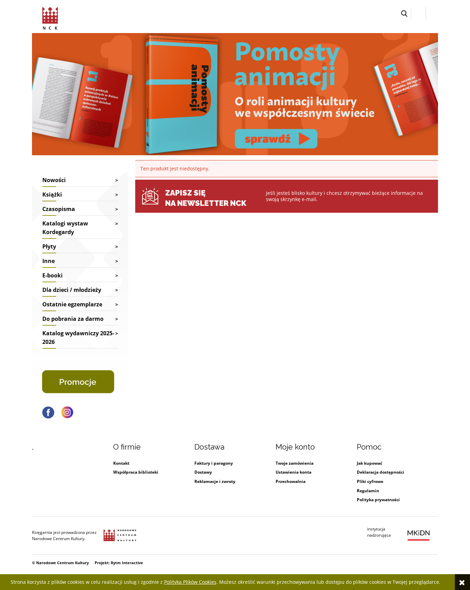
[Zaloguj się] (418, 13)
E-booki (52, 275)
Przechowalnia (291, 481)
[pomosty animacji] (235, 93)
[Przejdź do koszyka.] (432, 14)
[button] (404, 13)
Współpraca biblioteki (135, 472)
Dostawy (203, 472)
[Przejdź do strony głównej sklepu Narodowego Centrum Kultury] (51, 17)
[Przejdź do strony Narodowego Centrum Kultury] (120, 535)
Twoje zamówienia (294, 463)
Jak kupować (369, 463)
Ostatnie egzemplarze (72, 304)
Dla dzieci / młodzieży (71, 290)
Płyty (49, 246)
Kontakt (121, 463)
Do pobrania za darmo (73, 319)
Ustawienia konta (293, 472)
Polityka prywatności (378, 500)
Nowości (54, 180)
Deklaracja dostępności (380, 472)
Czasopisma (58, 209)
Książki (52, 194)
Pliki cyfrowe (370, 481)
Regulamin (368, 491)
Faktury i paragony (213, 463)
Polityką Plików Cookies (190, 582)
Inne (48, 261)
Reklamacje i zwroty (214, 481)
